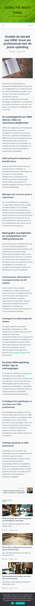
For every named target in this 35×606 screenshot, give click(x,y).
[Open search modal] (32, 25)
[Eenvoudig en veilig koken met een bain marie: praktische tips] (17, 539)
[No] (33, 599)
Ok (12, 603)
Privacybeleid (20, 603)
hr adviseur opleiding (18, 352)
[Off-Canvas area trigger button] (3, 25)
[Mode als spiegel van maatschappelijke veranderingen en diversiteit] (17, 510)
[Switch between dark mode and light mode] (29, 25)
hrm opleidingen (26, 373)
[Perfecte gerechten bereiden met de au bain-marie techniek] (17, 568)
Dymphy (13, 51)
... (13, 526)
